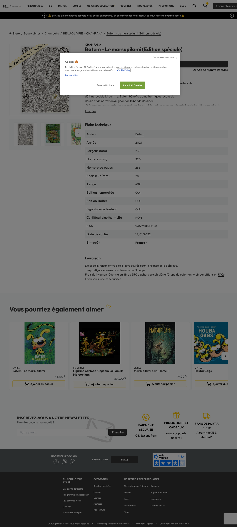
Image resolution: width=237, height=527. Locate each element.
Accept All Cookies (132, 85)
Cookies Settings (105, 85)
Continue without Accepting (165, 57)
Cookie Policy (123, 70)
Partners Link (71, 75)
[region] (120, 74)
